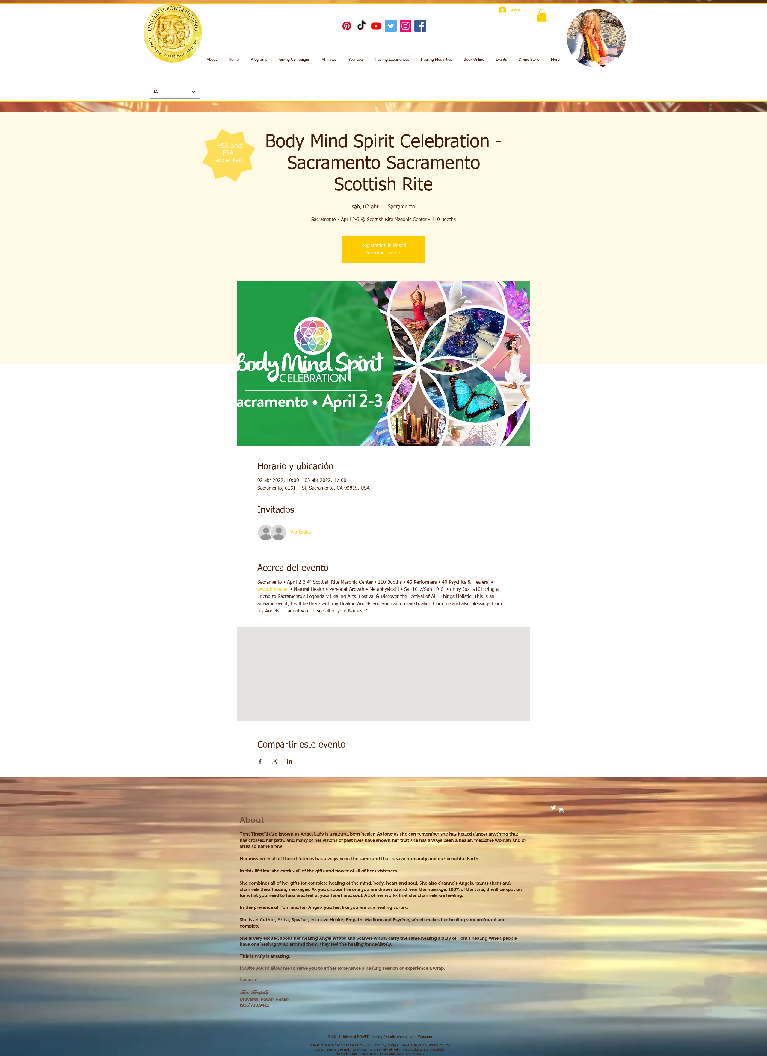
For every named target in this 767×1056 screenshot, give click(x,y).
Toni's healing (472, 938)
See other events (383, 253)
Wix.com (425, 1037)
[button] (542, 15)
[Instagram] (405, 26)
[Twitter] (391, 26)
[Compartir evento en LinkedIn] (289, 761)
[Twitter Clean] (553, 807)
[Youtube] (376, 26)
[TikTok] (361, 26)
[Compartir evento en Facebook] (260, 761)
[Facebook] (420, 26)
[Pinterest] (347, 26)
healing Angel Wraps (324, 938)
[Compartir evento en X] (275, 761)
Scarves (364, 938)
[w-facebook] (562, 811)
